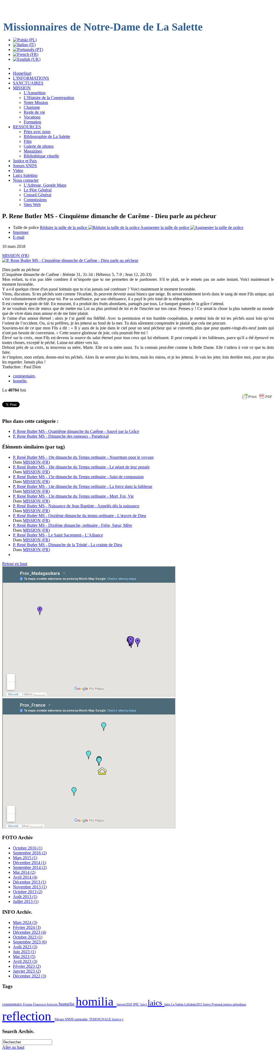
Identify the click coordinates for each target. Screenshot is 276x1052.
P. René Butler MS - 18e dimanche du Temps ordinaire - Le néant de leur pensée (81, 467)
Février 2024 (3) (27, 927)
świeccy (117, 1019)
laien (167, 1004)
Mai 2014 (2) (24, 872)
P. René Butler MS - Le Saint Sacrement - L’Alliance (58, 535)
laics (156, 1002)
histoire (53, 1004)
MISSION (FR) (15, 255)
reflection (28, 1016)
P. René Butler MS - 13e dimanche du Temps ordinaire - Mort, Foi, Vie (73, 496)
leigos (207, 1004)
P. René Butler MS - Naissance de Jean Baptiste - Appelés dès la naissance (76, 506)
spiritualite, (81, 1019)
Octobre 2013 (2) (27, 891)
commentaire (24, 376)
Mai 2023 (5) (24, 956)
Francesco (40, 1004)
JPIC (136, 1004)
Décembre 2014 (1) (29, 862)
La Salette (177, 1004)
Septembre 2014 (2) (30, 867)
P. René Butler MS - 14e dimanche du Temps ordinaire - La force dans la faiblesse (82, 486)
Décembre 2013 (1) (29, 882)
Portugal (217, 1004)
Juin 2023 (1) (24, 951)
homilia (96, 1001)
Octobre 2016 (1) (27, 848)
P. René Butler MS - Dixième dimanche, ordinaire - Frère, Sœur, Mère (72, 525)
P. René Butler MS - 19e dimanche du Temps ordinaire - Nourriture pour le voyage (83, 457)
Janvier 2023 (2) (27, 971)
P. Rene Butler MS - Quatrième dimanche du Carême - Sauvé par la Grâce (76, 431)
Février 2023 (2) (27, 966)
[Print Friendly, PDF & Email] (257, 399)
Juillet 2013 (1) (26, 901)
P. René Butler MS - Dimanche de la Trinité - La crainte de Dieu (67, 544)
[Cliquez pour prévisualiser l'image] (70, 260)
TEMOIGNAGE (100, 1019)
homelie (19, 381)
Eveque (28, 1004)
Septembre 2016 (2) (30, 853)
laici (144, 1004)
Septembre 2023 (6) (30, 942)
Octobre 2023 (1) (27, 937)
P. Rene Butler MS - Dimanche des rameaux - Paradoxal (61, 436)
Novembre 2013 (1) (30, 887)
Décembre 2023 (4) (29, 932)
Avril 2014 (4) (25, 877)
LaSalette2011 (193, 1004)
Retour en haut (14, 563)
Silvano (59, 1019)
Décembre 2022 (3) (29, 976)
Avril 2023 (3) (25, 961)
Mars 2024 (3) (25, 922)
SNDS (69, 1019)
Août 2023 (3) (25, 947)
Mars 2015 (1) (25, 857)
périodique (239, 1004)
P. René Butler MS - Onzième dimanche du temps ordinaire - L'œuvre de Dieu (79, 515)
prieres (228, 1004)
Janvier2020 (124, 1004)
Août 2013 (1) (25, 896)
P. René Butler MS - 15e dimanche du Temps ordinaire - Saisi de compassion (78, 476)
